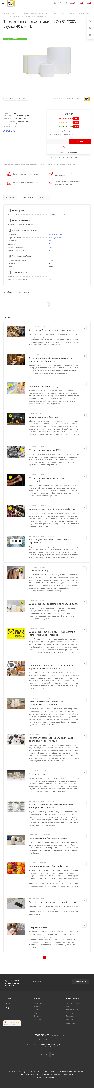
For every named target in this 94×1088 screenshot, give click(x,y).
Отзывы (36, 1010)
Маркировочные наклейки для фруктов (48, 866)
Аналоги (43, 197)
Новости (69, 1006)
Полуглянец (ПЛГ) (56, 234)
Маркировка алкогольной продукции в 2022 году (53, 509)
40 (50, 250)
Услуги (6, 1003)
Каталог (7, 999)
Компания (39, 999)
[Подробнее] (84, 328)
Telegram (41, 1054)
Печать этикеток (37, 774)
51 (50, 241)
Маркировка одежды (39, 570)
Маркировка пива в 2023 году (43, 417)
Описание (10, 197)
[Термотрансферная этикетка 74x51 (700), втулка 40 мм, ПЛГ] (47, 63)
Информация (72, 999)
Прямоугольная (55, 237)
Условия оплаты (72, 1010)
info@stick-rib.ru (48, 1040)
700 (50, 247)
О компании (38, 1003)
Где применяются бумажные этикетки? (48, 838)
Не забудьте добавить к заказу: (16, 292)
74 (50, 244)
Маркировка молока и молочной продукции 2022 (53, 603)
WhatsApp (52, 1054)
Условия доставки (72, 1013)
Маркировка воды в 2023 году (43, 386)
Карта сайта (70, 1024)
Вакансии (37, 1006)
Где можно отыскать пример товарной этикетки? (53, 902)
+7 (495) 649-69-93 (41, 1035)
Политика (69, 1019)
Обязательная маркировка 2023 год (46, 450)
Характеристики (27, 197)
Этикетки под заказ (73, 1003)
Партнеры (37, 1019)
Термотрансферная (57, 214)
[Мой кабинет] (66, 3)
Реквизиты (70, 1016)
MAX (47, 1054)
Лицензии (37, 1013)
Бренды (6, 1008)
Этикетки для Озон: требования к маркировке (51, 330)
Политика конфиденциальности (47, 1077)
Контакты (37, 1016)
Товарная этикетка (38, 927)
